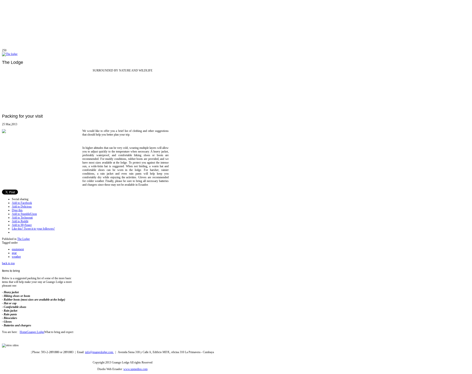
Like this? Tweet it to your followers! (33, 228)
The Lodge (23, 239)
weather (16, 256)
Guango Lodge (35, 332)
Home (23, 332)
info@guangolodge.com (99, 352)
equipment (18, 249)
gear (14, 253)
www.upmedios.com (135, 369)
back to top (8, 263)
